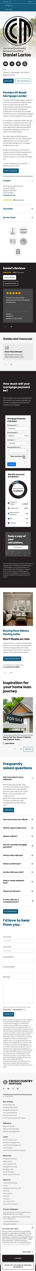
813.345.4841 (9, 193)
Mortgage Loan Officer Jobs (12, 1188)
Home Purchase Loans (10, 1115)
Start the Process (23, 81)
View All (28, 749)
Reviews (20, 200)
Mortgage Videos (8, 1169)
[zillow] (24, 63)
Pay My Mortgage (8, 1172)
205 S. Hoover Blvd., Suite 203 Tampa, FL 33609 (13, 187)
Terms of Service (18, 1009)
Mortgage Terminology (10, 1166)
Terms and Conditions (9, 1224)
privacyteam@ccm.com (14, 1061)
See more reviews (10, 283)
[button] (18, 180)
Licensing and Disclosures (11, 1221)
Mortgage (8, 5)
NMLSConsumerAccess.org (11, 1174)
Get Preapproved (10, 911)
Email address (8, 957)
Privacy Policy (7, 1009)
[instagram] (12, 63)
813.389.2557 (12, 191)
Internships (6, 1191)
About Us (6, 1180)
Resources (7, 1156)
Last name (7, 947)
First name (7, 937)
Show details (27, 1252)
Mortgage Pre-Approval (10, 1110)
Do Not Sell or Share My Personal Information (18, 1266)
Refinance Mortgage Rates (11, 1129)
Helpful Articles (7, 1161)
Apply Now (8, 81)
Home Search (9, 9)
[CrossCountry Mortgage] (18, 1082)
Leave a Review (9, 277)
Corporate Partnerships (10, 1183)
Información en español (10, 1204)
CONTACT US (8, 1014)
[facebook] (5, 63)
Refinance (7, 1123)
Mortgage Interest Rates (10, 1107)
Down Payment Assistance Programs (14, 1118)
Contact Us (6, 1198)
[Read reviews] (7, 200)
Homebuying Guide (9, 1105)
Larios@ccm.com (9, 195)
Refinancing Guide (8, 1126)
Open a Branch (7, 1193)
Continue (18, 1258)
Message (6, 977)
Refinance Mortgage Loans (11, 1131)
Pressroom (6, 1196)
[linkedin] (18, 63)
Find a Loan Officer (9, 1201)
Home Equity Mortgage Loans (12, 1145)
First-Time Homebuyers (10, 1112)
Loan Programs (8, 1148)
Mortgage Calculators (10, 1158)
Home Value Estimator (10, 1164)
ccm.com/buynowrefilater (11, 667)
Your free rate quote (12, 658)
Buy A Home (8, 1102)
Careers (5, 1185)
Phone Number (9, 967)
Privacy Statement (10, 1209)
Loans (5, 1137)
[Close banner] (32, 1227)
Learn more (8, 810)
